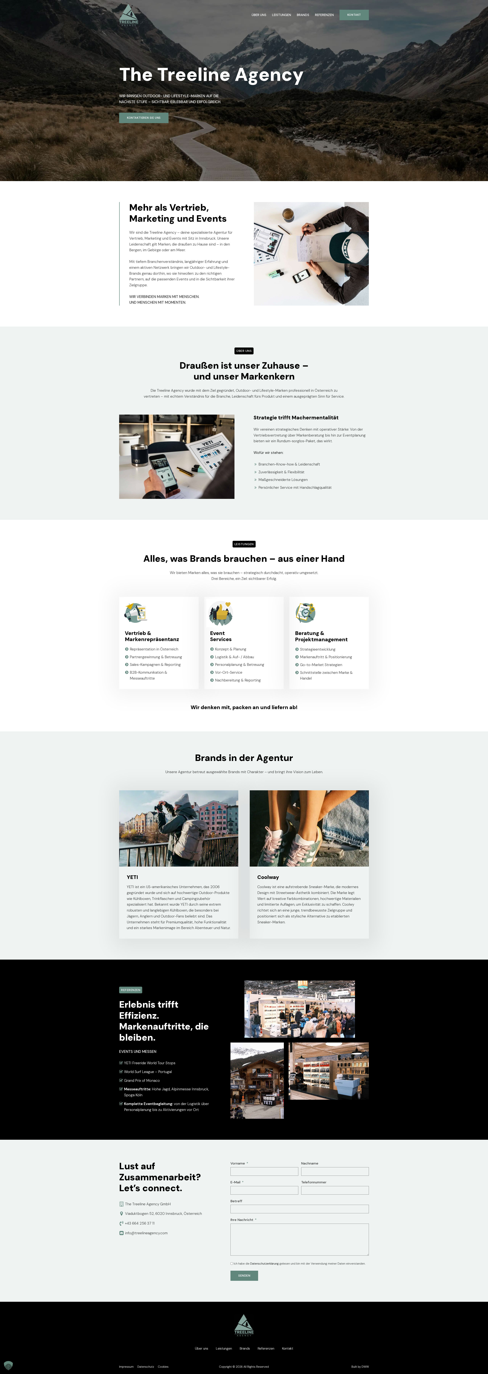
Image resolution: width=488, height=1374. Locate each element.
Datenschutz (145, 1367)
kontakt (354, 15)
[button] (8, 1365)
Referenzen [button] (324, 15)
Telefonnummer (314, 1182)
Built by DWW (360, 1367)
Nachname (309, 1163)
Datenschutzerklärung (264, 1264)
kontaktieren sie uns (144, 118)
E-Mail (235, 1182)
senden (244, 1276)
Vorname (237, 1163)
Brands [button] (303, 15)
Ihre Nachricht (241, 1219)
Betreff (236, 1201)
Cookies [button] (163, 1367)
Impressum (126, 1367)
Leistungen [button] (281, 15)
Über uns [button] (259, 15)
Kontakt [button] (287, 1348)
